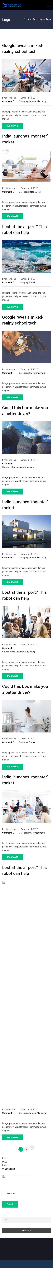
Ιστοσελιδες (35, 192)
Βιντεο (32, 282)
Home (28, 19)
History (5, 1165)
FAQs (4, 1162)
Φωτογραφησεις (37, 373)
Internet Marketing (37, 101)
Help (4, 1158)
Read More (12, 126)
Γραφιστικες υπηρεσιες (23, 467)
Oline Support (8, 1169)
